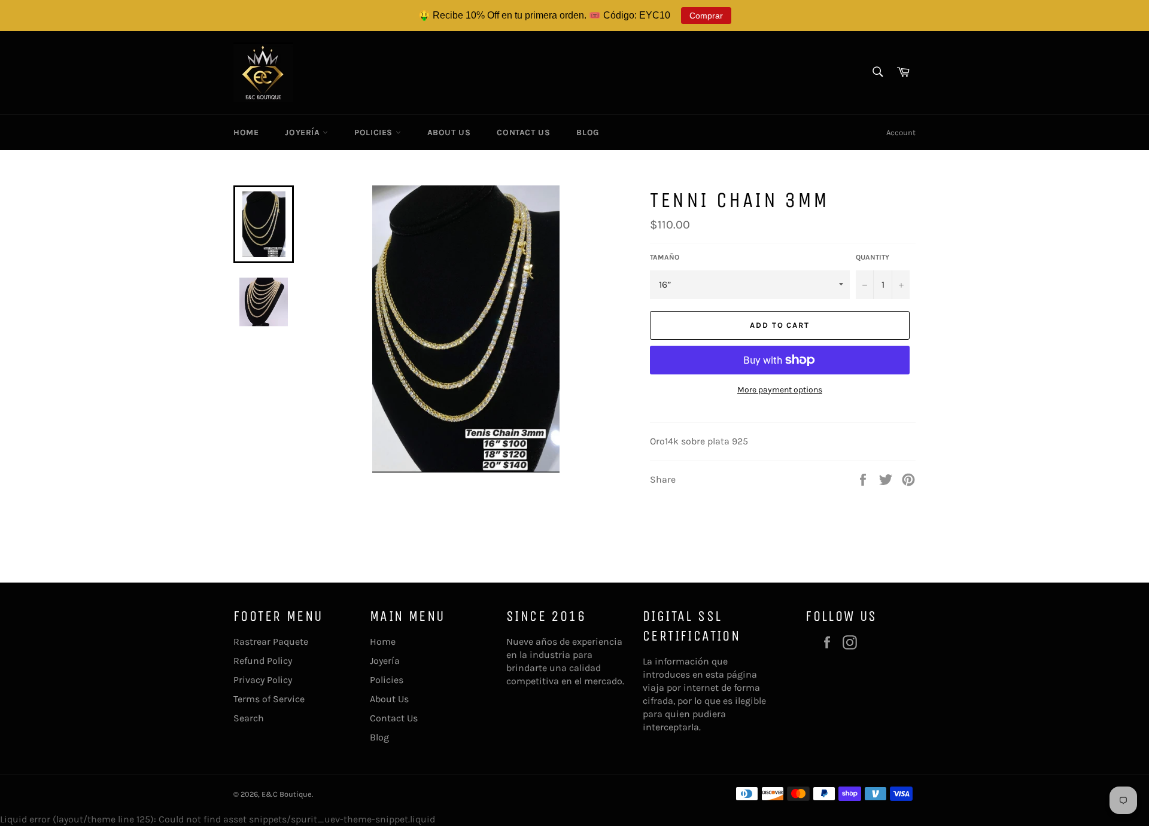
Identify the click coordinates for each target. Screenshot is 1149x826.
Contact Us (523, 132)
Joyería (304, 132)
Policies (374, 132)
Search (248, 718)
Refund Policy (262, 660)
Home (246, 132)
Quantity (872, 257)
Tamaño (664, 257)
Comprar (706, 15)
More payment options (779, 390)
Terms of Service (269, 699)
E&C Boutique (287, 794)
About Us (449, 132)
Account (901, 132)
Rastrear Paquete (270, 641)
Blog (587, 132)
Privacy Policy (262, 679)
